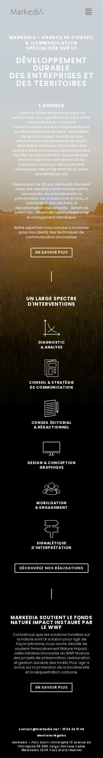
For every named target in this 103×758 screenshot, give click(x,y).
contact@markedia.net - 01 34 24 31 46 (51, 729)
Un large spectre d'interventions (51, 301)
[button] (88, 12)
